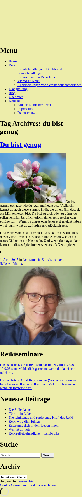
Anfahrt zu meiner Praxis (34, 105)
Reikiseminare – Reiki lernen (37, 77)
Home (13, 61)
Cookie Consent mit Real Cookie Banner (28, 485)
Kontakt (14, 101)
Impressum (25, 109)
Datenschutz (26, 113)
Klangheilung (18, 89)
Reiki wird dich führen (24, 421)
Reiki (12, 65)
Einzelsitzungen (52, 259)
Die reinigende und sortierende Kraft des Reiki (41, 417)
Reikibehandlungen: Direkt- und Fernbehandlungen (39, 71)
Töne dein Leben (20, 413)
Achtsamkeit (31, 259)
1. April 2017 (9, 259)
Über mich (16, 97)
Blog (12, 93)
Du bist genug (20, 144)
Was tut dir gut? (19, 429)
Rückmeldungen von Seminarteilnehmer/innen (49, 85)
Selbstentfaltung (11, 263)
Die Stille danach (20, 409)
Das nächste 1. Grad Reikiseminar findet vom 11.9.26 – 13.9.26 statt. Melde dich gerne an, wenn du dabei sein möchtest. (38, 369)
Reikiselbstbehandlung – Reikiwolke (34, 433)
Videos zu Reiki (28, 81)
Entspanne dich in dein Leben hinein (34, 425)
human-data (25, 481)
